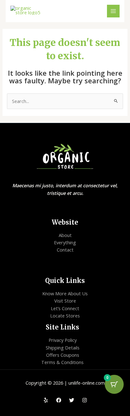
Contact (65, 249)
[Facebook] (58, 400)
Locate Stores (65, 315)
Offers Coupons (62, 355)
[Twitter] (71, 400)
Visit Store (65, 301)
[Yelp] (45, 400)
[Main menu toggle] (113, 11)
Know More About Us (65, 293)
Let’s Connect (65, 308)
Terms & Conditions (62, 362)
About (65, 235)
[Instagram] (84, 400)
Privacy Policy (63, 340)
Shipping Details (63, 347)
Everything (65, 242)
